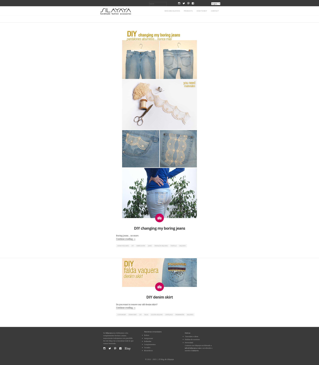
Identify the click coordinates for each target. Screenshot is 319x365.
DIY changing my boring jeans (159, 228)
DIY (133, 246)
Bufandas (147, 341)
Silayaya (170, 359)
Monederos (148, 350)
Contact (215, 11)
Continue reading (125, 239)
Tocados (147, 347)
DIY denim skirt (159, 297)
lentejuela (169, 314)
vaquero (182, 246)
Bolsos (146, 335)
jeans (150, 246)
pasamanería (179, 314)
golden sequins (156, 314)
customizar (121, 314)
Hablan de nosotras (192, 339)
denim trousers (123, 246)
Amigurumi (148, 338)
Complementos (150, 344)
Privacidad (189, 342)
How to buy (202, 11)
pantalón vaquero (161, 246)
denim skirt (133, 314)
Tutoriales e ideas (191, 336)
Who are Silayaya (172, 11)
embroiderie (140, 246)
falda (146, 314)
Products (188, 11)
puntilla (173, 246)
